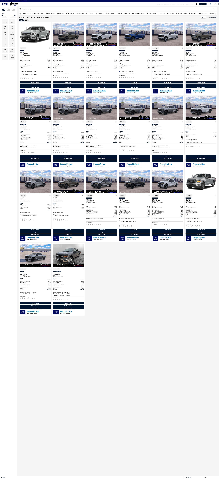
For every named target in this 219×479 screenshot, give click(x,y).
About (192, 4)
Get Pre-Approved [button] (35, 84)
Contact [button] (203, 4)
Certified (8, 8)
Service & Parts (180, 4)
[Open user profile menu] (196, 4)
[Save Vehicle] (50, 48)
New (4, 8)
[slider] (2, 15)
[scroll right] (215, 13)
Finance (187, 4)
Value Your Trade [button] (35, 87)
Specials (174, 4)
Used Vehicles (167, 4)
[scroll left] (20, 13)
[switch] (3, 9)
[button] (210, 4)
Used (13, 8)
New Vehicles (160, 4)
